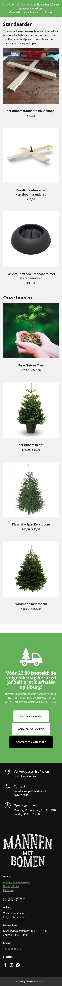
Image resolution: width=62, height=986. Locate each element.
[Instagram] (11, 964)
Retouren (8, 890)
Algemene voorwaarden (16, 883)
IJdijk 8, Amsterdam (14, 917)
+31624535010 (12, 949)
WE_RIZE (42, 981)
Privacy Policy (11, 886)
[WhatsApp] (18, 964)
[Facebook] (5, 964)
